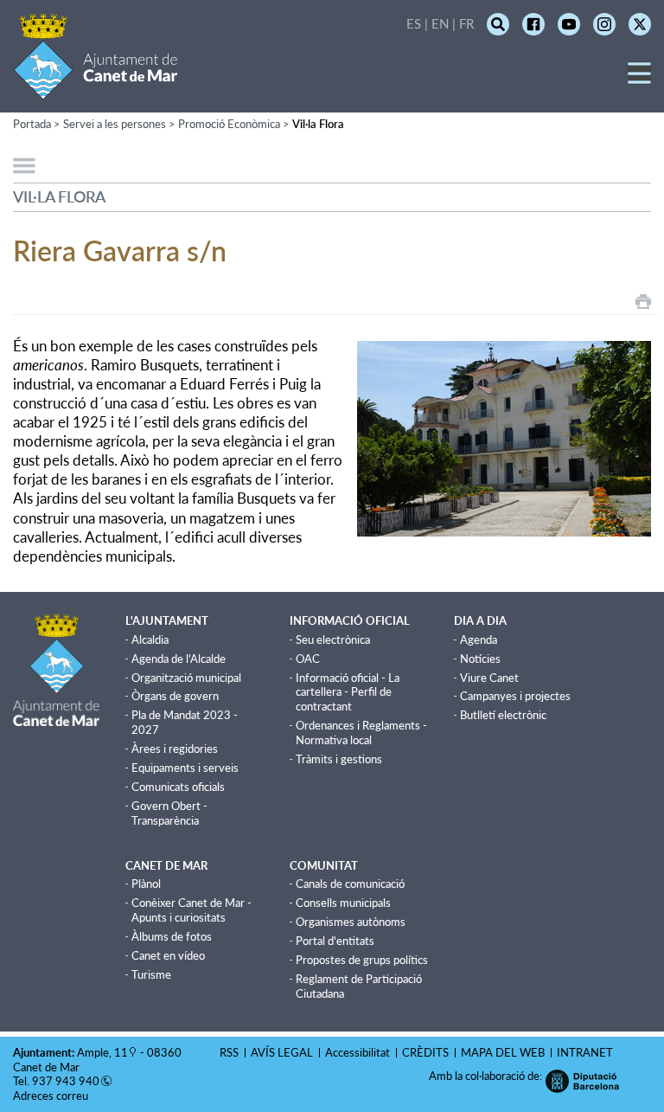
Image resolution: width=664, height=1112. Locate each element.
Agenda (478, 639)
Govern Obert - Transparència (169, 813)
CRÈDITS (425, 1052)
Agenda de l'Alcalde (178, 658)
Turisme (151, 974)
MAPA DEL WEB (503, 1052)
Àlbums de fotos (171, 936)
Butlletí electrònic (503, 715)
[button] (639, 79)
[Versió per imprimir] (643, 302)
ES (413, 23)
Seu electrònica (333, 639)
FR (466, 23)
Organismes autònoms (350, 922)
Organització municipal (186, 678)
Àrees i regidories (174, 748)
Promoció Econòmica (229, 124)
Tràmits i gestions (339, 759)
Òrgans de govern (175, 696)
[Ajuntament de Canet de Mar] (95, 89)
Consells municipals (343, 903)
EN (440, 23)
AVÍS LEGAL (282, 1052)
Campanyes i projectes (515, 696)
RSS (229, 1052)
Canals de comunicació (350, 883)
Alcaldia (150, 639)
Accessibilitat (357, 1052)
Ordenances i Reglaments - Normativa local (361, 732)
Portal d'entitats (335, 941)
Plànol (146, 883)
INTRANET (585, 1052)
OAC (308, 658)
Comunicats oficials (178, 787)
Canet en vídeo (168, 955)
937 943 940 (65, 1081)
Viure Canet (489, 678)
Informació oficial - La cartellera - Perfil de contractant (347, 692)
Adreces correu (52, 1095)
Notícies (480, 658)
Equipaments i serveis (185, 768)
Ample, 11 (102, 1052)
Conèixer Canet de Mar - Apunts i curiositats (191, 910)
